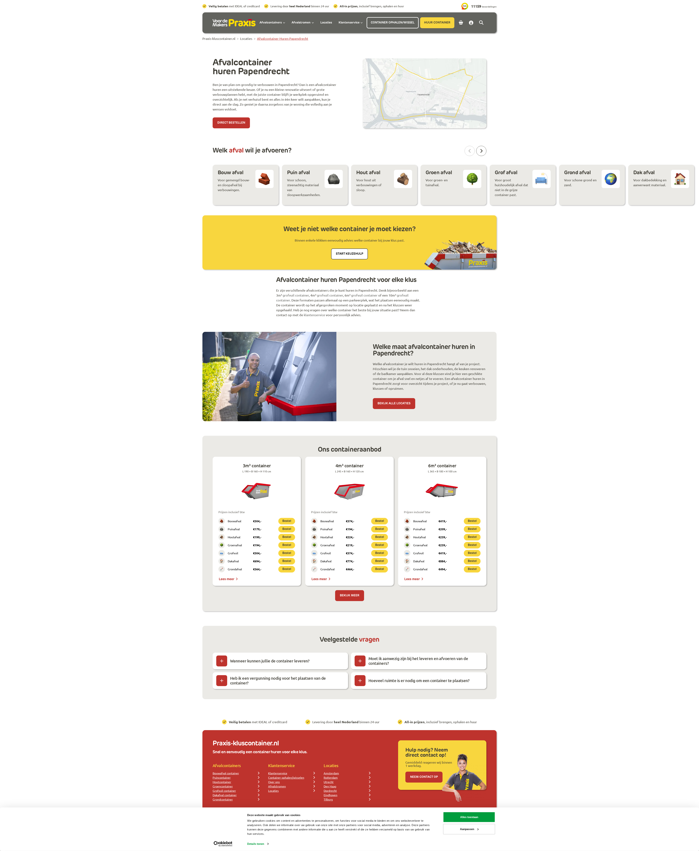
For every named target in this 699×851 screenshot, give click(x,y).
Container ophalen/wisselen (286, 777)
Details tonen (255, 843)
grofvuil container (296, 295)
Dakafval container (225, 795)
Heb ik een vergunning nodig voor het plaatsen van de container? (278, 680)
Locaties (273, 790)
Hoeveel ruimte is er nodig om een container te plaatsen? (418, 680)
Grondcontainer (223, 799)
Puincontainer (222, 777)
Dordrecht (330, 790)
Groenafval (235, 545)
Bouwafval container (226, 773)
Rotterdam (331, 777)
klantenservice (314, 315)
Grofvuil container (224, 790)
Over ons (274, 782)
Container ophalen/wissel (392, 22)
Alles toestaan (469, 817)
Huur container (437, 22)
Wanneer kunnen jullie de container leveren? (269, 660)
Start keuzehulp (349, 253)
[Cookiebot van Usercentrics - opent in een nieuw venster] (223, 844)
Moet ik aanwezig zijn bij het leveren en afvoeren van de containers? (418, 661)
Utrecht (328, 782)
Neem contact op (424, 777)
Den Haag (330, 786)
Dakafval (233, 561)
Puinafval (234, 529)
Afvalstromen (277, 786)
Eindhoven (330, 795)
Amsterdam (331, 773)
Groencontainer (223, 786)
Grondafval (235, 569)
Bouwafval (234, 521)
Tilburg (328, 799)
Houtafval (234, 537)
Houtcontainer (222, 782)
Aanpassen (467, 828)
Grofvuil (233, 553)
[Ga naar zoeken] (481, 23)
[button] (481, 151)
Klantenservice (277, 773)
